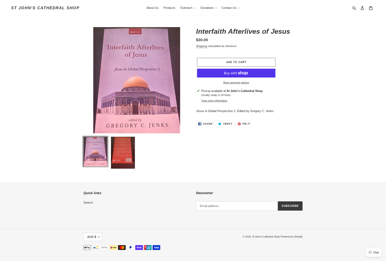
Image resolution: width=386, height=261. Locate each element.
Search (88, 202)
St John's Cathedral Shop (45, 8)
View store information (214, 100)
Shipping (201, 46)
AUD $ (91, 237)
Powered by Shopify (292, 236)
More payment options (236, 82)
